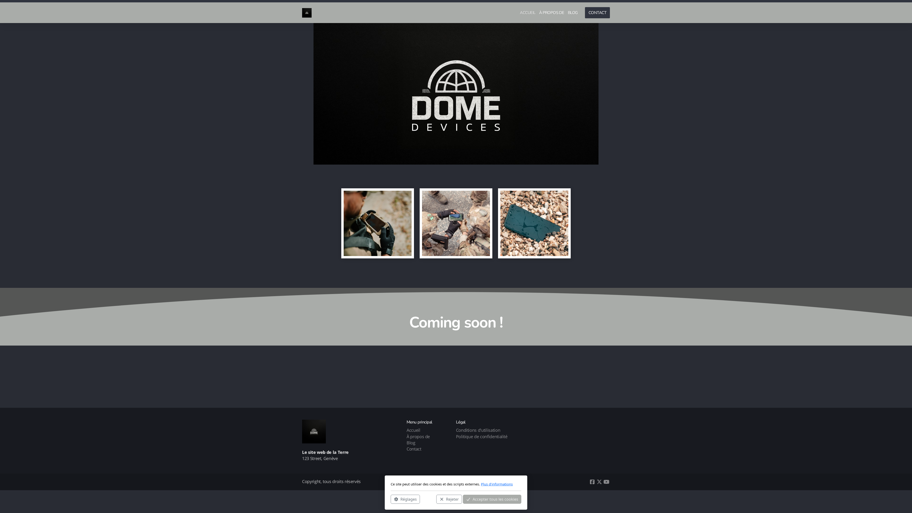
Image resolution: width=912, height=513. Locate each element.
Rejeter (452, 499)
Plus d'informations (497, 484)
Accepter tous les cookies (495, 499)
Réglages (408, 499)
